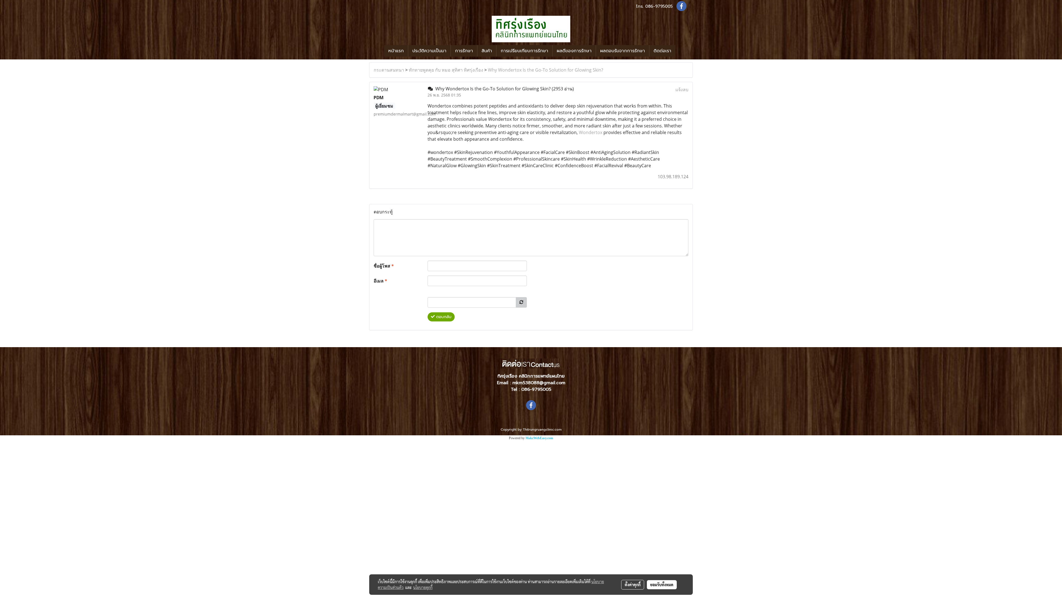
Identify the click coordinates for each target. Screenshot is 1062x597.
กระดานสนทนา (389, 70)
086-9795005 (659, 6)
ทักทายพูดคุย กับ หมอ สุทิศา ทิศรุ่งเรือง (446, 70)
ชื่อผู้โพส (384, 266)
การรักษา (464, 51)
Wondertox (590, 132)
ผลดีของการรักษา (574, 51)
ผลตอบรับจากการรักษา (622, 51)
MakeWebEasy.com (539, 438)
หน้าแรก (396, 51)
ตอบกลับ (443, 317)
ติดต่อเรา (662, 51)
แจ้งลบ (681, 90)
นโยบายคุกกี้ (423, 587)
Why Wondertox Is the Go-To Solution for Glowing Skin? (545, 70)
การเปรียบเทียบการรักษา (524, 51)
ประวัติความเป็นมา (429, 51)
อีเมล (380, 281)
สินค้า (486, 51)
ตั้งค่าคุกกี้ (633, 584)
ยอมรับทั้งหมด (661, 584)
